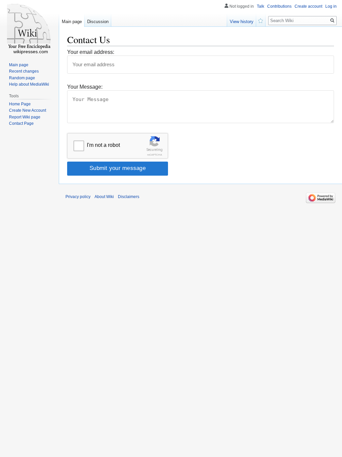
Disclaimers (128, 196)
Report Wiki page (24, 117)
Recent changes (24, 71)
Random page (22, 78)
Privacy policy (78, 196)
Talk (260, 6)
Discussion (98, 21)
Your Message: (85, 87)
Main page (72, 21)
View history (241, 21)
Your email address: (90, 52)
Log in (331, 6)
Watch (261, 20)
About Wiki (104, 196)
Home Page (20, 104)
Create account (308, 6)
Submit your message (118, 168)
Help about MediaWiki (29, 84)
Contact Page (21, 123)
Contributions (279, 6)
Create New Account (27, 110)
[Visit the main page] (29, 27)
